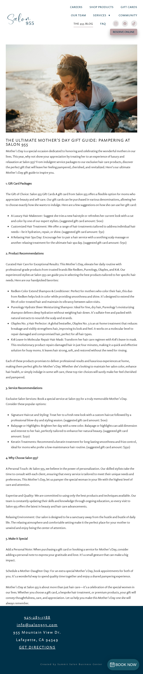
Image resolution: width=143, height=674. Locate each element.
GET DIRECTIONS (37, 647)
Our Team (78, 15)
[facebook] (125, 23)
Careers (76, 7)
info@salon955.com (37, 624)
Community (128, 15)
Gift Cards (129, 7)
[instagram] (116, 23)
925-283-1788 (37, 617)
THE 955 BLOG (83, 24)
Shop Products (102, 7)
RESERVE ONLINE (123, 32)
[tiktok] (134, 23)
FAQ (103, 24)
